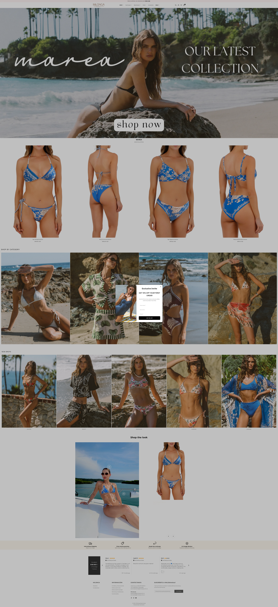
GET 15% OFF (149, 318)
